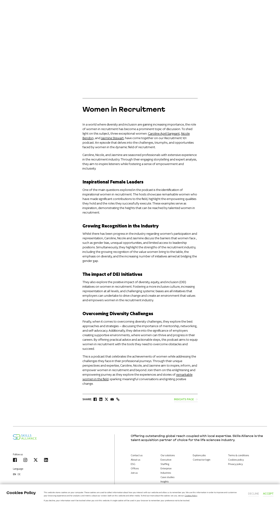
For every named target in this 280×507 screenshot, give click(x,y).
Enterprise (166, 468)
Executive (166, 459)
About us (135, 459)
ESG (133, 464)
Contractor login (201, 459)
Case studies (168, 477)
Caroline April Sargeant (164, 133)
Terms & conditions (238, 455)
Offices (135, 468)
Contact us (137, 455)
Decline (253, 493)
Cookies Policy (191, 495)
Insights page (184, 399)
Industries (166, 472)
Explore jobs (199, 455)
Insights (165, 481)
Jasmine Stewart (112, 138)
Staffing (165, 464)
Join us (134, 472)
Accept (268, 493)
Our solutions (168, 455)
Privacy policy (235, 464)
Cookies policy (236, 459)
